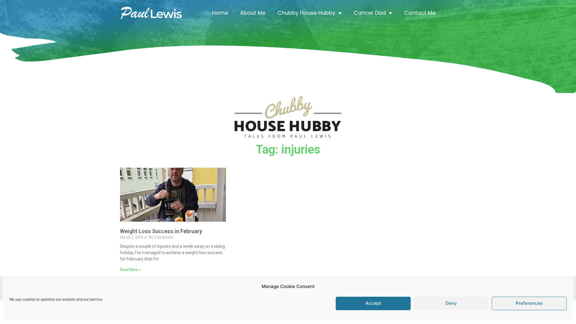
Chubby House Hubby (306, 12)
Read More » (130, 270)
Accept (373, 303)
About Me (253, 12)
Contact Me (420, 12)
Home (220, 12)
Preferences (529, 303)
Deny (451, 303)
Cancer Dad (370, 12)
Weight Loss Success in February (161, 231)
